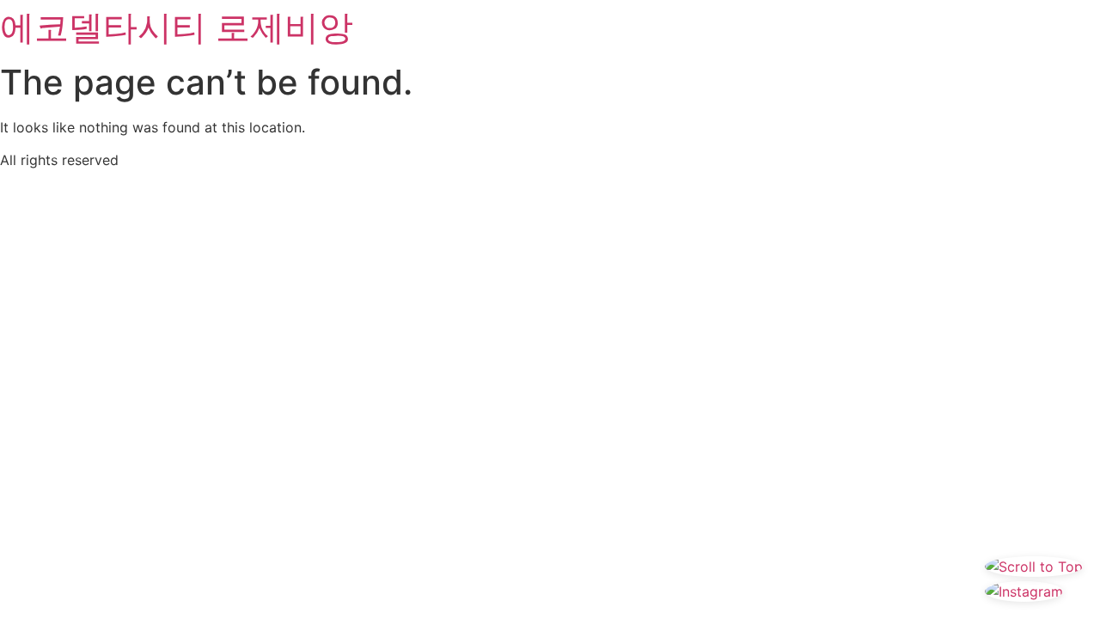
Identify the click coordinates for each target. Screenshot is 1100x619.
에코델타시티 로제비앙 (176, 27)
